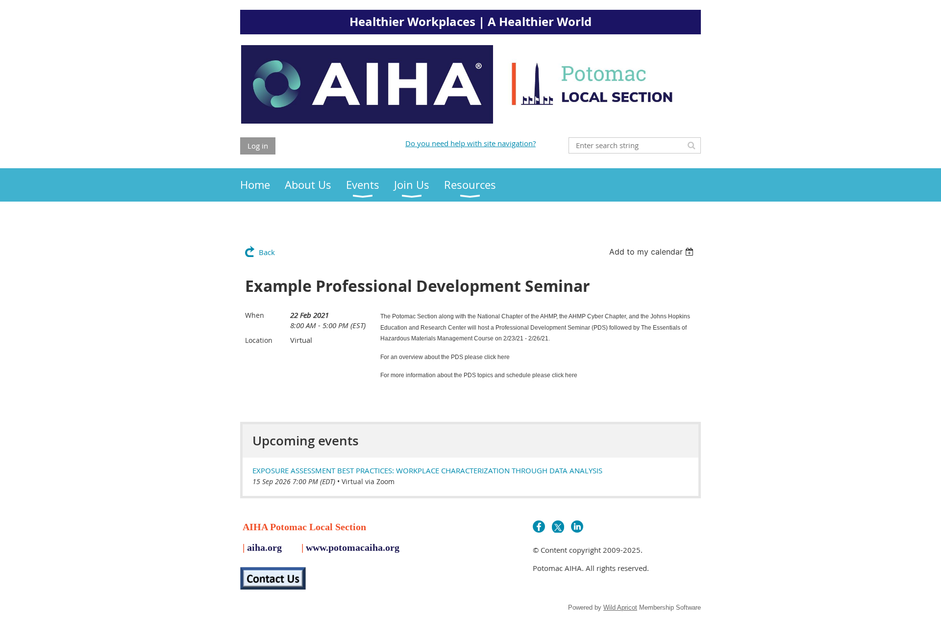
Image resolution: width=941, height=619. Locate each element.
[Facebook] (539, 526)
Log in (258, 146)
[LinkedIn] (577, 526)
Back (267, 252)
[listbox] (652, 252)
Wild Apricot (620, 607)
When (254, 315)
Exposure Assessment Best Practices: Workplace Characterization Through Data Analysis (427, 470)
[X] (558, 526)
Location (258, 340)
